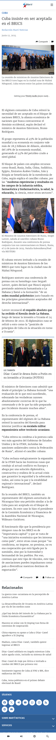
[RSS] (46, 702)
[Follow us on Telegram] (18, 702)
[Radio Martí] (21, 736)
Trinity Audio (31, 96)
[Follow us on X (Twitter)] (11, 702)
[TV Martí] (8, 736)
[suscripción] (11, 709)
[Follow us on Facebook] (4, 702)
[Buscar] (47, 736)
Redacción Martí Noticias (15, 30)
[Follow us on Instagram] (39, 702)
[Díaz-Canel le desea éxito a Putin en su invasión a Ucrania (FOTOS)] (28, 353)
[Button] (42, 41)
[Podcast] (34, 736)
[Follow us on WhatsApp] (32, 702)
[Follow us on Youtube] (25, 702)
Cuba (5, 13)
